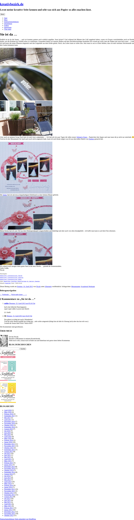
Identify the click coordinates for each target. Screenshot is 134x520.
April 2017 (7, 420)
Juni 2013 (7, 500)
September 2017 (9, 416)
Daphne (91, 139)
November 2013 (9, 491)
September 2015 (9, 450)
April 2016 (7, 436)
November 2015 (9, 446)
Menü (2, 14)
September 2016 (9, 427)
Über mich (7, 29)
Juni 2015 (7, 455)
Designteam (8, 24)
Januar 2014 (8, 487)
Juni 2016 (7, 433)
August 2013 (8, 497)
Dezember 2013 (9, 489)
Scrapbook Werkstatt (88, 286)
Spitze (5, 195)
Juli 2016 (7, 431)
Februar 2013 (8, 508)
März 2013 (7, 506)
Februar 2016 (8, 440)
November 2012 (9, 513)
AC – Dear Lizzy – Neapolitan (33, 281)
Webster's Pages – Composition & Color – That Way (11, 275)
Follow (6, 25)
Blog (5, 20)
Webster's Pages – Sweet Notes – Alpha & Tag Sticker (15, 281)
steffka (6, 303)
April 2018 (7, 410)
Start (5, 18)
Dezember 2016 (9, 421)
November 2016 (9, 423)
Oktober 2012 (8, 515)
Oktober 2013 (8, 493)
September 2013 (9, 495)
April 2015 (7, 459)
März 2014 (7, 483)
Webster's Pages (82, 137)
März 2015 (7, 461)
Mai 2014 (7, 480)
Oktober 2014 (8, 470)
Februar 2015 (8, 463)
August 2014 (8, 474)
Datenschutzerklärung (11, 22)
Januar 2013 (8, 510)
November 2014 (9, 468)
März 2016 (7, 438)
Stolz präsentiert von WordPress (25, 519)
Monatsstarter (75, 286)
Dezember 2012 (9, 512)
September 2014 (9, 472)
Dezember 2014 (9, 466)
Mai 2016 (7, 435)
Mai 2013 (7, 502)
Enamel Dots (8, 283)
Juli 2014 (7, 476)
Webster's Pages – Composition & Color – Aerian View (11, 277)
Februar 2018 (8, 414)
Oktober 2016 (8, 425)
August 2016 (8, 429)
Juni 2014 (7, 478)
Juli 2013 (7, 498)
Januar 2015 (8, 465)
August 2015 (8, 451)
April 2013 (7, 504)
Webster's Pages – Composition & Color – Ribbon (10, 279)
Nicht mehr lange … (19, 294)
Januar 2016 (8, 442)
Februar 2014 (8, 485)
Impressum (7, 27)
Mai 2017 (7, 418)
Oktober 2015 (8, 448)
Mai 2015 (7, 457)
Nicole (38, 286)
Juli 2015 (7, 453)
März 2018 (7, 412)
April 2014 (7, 482)
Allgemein (48, 286)
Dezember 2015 (9, 444)
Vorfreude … (5, 294)
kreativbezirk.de (11, 4)
